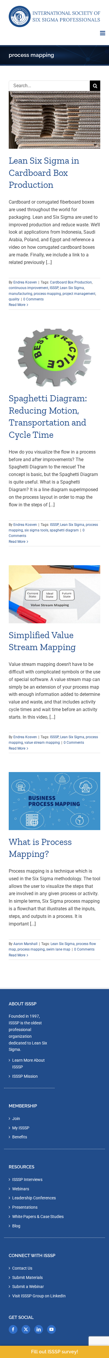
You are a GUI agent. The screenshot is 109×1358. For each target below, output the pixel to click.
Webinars (20, 1188)
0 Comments (33, 299)
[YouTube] (51, 1329)
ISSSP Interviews (27, 1179)
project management (78, 294)
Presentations (24, 1207)
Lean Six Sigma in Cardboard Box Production (44, 172)
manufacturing (20, 294)
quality (14, 299)
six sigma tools (36, 530)
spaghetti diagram (64, 530)
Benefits (19, 1137)
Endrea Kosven (25, 282)
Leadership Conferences (34, 1198)
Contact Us (22, 1268)
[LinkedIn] (38, 1329)
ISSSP (54, 288)
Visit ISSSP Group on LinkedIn (39, 1296)
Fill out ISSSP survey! (54, 1351)
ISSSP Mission (25, 1076)
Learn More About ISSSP (28, 1063)
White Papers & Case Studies (38, 1216)
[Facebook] (13, 1329)
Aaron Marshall (25, 944)
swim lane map (58, 949)
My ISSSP (20, 1128)
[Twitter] (26, 1329)
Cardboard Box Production (71, 282)
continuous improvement (28, 288)
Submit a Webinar (28, 1286)
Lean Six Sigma (72, 288)
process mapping (47, 294)
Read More (17, 305)
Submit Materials (27, 1277)
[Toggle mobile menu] (103, 33)
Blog (16, 1226)
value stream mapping (42, 743)
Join (16, 1118)
